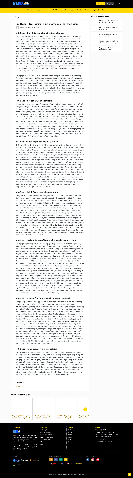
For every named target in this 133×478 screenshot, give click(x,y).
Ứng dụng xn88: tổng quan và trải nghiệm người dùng (109, 48)
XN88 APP (30, 10)
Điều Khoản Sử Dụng (46, 434)
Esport (72, 10)
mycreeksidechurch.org (107, 432)
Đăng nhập (110, 4)
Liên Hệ (42, 442)
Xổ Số (86, 10)
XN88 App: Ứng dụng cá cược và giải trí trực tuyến (65, 417)
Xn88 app (16, 17)
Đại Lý (104, 10)
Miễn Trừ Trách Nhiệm (46, 437)
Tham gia (100, 4)
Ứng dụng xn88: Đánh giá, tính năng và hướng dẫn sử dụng (108, 42)
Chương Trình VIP (45, 439)
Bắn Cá (79, 10)
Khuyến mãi (95, 10)
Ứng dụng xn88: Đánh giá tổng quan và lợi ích (43, 417)
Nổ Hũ (64, 10)
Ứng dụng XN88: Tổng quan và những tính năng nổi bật (21, 417)
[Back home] (21, 3)
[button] (120, 4)
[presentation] (85, 409)
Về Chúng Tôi (44, 430)
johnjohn (22, 27)
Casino (48, 10)
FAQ (41, 444)
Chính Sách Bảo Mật (46, 432)
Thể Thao (56, 10)
